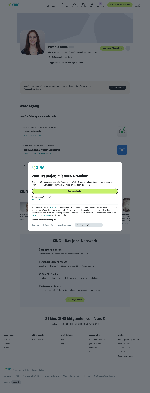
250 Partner (53, 208)
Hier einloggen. (37, 200)
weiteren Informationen (41, 215)
